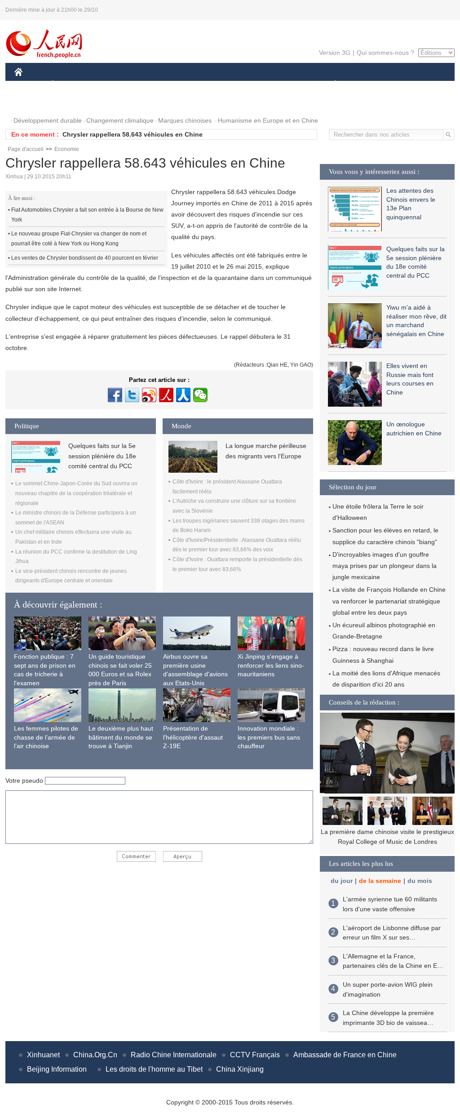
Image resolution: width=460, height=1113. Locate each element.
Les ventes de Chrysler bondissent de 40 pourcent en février (84, 258)
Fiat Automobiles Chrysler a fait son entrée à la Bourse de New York (87, 215)
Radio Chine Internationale (174, 1055)
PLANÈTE (330, 85)
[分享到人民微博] (166, 395)
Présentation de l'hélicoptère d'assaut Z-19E (193, 737)
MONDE (111, 85)
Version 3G (334, 52)
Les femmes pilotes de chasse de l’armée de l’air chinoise (46, 737)
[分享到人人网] (183, 395)
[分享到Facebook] (115, 395)
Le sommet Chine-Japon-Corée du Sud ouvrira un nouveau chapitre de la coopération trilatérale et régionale (76, 493)
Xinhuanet (43, 1055)
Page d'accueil (26, 149)
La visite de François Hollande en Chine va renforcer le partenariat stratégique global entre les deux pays (389, 601)
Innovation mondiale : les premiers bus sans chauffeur (269, 737)
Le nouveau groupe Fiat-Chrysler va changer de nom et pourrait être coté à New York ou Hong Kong (78, 239)
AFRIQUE (150, 85)
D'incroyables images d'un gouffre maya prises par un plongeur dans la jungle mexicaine (384, 566)
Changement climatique (120, 120)
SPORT (367, 85)
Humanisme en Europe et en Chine (268, 120)
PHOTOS (33, 102)
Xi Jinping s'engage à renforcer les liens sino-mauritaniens (271, 665)
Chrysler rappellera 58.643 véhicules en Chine (132, 134)
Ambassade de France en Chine (345, 1055)
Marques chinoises (185, 120)
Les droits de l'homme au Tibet (154, 1069)
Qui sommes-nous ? (385, 52)
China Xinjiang (240, 1069)
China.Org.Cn (95, 1055)
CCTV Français (255, 1055)
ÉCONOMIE (69, 85)
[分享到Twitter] (132, 395)
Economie (66, 149)
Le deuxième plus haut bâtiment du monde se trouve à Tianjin (120, 737)
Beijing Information (57, 1069)
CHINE (30, 85)
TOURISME (406, 85)
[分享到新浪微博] (149, 395)
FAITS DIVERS (281, 85)
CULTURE (231, 85)
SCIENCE (190, 85)
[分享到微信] (200, 395)
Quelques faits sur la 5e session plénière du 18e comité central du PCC (102, 456)
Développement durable (47, 120)
